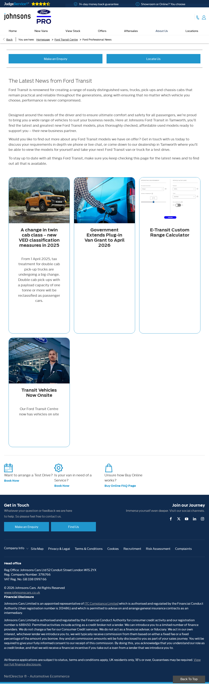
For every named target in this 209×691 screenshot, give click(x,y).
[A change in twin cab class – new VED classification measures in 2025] (39, 200)
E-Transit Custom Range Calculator (169, 232)
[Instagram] (202, 518)
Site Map (37, 548)
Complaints (183, 548)
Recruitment (132, 548)
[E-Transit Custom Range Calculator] (169, 200)
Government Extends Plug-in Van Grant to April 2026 (104, 237)
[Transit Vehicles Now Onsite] (39, 360)
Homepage (43, 39)
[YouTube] (186, 518)
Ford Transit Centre (66, 39)
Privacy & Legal (59, 548)
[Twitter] (178, 518)
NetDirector (14, 676)
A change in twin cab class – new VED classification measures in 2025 (39, 237)
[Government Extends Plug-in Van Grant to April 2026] (104, 200)
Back (9, 39)
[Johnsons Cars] (17, 16)
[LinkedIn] (194, 518)
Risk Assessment (158, 548)
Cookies (113, 548)
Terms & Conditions (89, 548)
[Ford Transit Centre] (44, 16)
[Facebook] (170, 518)
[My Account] (204, 16)
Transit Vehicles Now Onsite (39, 393)
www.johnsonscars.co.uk (22, 592)
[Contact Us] (198, 16)
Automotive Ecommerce (50, 676)
